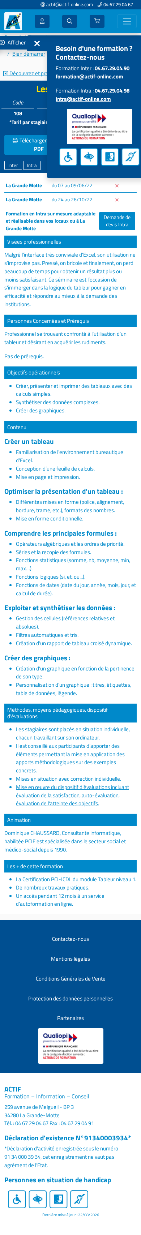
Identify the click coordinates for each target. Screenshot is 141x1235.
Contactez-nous (70, 939)
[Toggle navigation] (127, 21)
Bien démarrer (28, 54)
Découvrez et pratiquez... (37, 73)
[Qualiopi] (70, 1045)
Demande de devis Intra (117, 221)
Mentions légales (70, 959)
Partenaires (70, 1018)
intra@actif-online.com (83, 99)
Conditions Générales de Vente (71, 978)
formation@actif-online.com (89, 76)
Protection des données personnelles (70, 998)
